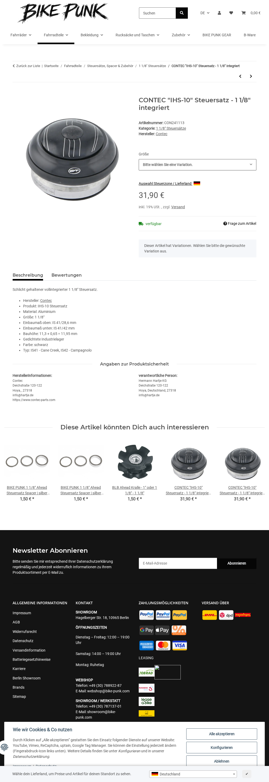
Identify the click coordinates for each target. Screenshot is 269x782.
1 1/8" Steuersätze (171, 128)
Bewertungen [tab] (66, 275)
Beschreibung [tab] (28, 275)
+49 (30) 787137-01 (105, 706)
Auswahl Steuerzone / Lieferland (165, 183)
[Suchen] (182, 13)
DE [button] (202, 13)
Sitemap (19, 696)
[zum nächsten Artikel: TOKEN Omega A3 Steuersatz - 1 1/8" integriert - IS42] (251, 76)
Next (256, 474)
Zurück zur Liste (28, 66)
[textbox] (193, 774)
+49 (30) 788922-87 (105, 685)
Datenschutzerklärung (95, 561)
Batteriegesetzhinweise (31, 659)
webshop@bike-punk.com (108, 691)
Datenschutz (23, 641)
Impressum (22, 613)
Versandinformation (29, 650)
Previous (13, 474)
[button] (219, 13)
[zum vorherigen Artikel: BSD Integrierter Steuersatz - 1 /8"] (240, 76)
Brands (18, 687)
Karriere (19, 669)
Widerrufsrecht (25, 631)
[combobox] (193, 774)
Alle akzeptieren (222, 734)
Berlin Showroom (26, 678)
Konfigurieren (222, 747)
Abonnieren (236, 563)
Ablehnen (221, 761)
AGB (16, 622)
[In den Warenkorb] (17, 94)
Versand (178, 207)
